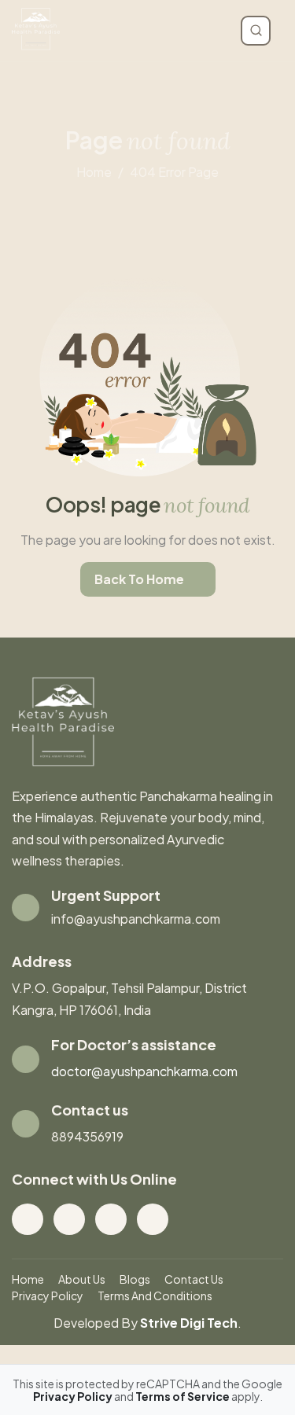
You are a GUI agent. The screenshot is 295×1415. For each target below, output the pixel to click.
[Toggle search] (256, 31)
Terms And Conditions (155, 1295)
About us (81, 1279)
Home (28, 1279)
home (94, 172)
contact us (193, 1279)
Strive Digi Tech (189, 1322)
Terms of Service (183, 1396)
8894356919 (87, 1136)
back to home (139, 579)
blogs (135, 1279)
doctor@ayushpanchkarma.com (144, 1071)
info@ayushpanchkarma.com (135, 918)
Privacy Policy (47, 1295)
